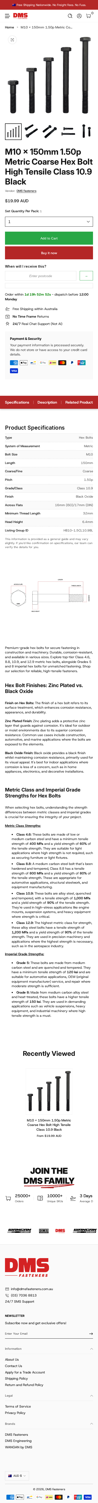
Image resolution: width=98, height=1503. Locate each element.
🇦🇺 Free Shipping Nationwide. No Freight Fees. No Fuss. (49, 5)
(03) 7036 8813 (24, 1295)
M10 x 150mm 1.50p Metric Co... (46, 27)
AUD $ (17, 1476)
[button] (70, 16)
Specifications (17, 402)
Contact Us (13, 1366)
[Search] (70, 16)
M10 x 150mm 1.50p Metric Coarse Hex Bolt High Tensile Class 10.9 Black (49, 1125)
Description (47, 402)
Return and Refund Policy (24, 1385)
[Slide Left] (8, 5)
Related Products (80, 402)
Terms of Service (18, 1406)
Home (9, 27)
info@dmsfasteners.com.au (32, 1289)
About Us (12, 1359)
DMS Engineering (18, 1441)
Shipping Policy (16, 1378)
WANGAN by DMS (18, 1447)
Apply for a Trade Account (25, 1372)
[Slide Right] (89, 5)
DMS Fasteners (26, 191)
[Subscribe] (89, 1334)
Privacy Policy (15, 1413)
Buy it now (49, 253)
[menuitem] (49, 1359)
